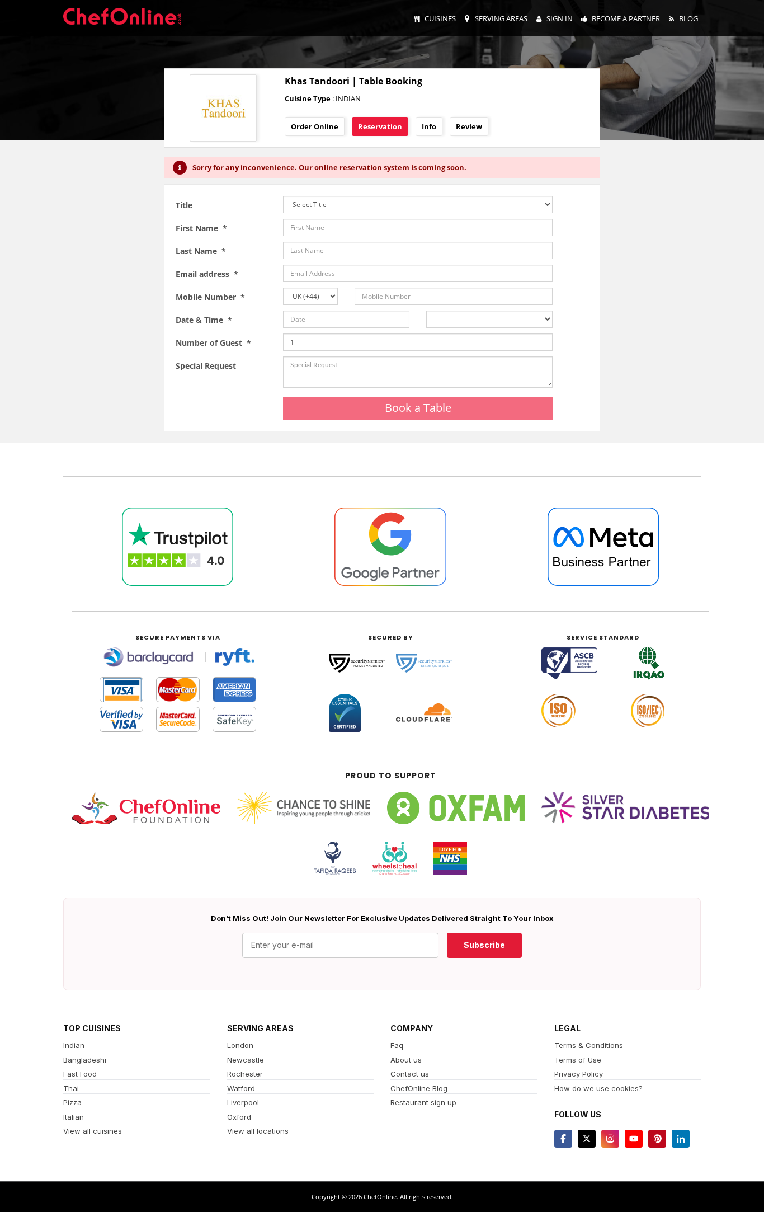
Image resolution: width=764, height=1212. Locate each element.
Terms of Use (577, 1059)
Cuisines (440, 18)
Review (469, 126)
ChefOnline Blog (418, 1088)
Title (184, 205)
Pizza (72, 1102)
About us (406, 1059)
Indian (73, 1045)
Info (429, 126)
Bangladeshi (84, 1059)
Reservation (380, 126)
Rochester (245, 1073)
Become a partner (626, 18)
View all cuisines (92, 1130)
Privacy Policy (578, 1073)
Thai (71, 1088)
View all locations (258, 1130)
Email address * (207, 274)
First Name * (201, 228)
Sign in (559, 18)
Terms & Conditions (588, 1045)
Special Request (206, 365)
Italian (73, 1116)
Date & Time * (204, 319)
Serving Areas (501, 18)
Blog (688, 18)
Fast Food (80, 1073)
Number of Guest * (213, 342)
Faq (396, 1045)
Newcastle (245, 1059)
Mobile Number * (210, 297)
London (240, 1045)
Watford (241, 1088)
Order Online (314, 126)
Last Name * (201, 251)
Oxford (239, 1116)
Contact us (409, 1073)
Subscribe (484, 945)
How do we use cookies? (598, 1088)
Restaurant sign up (423, 1102)
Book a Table (418, 407)
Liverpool (243, 1102)
